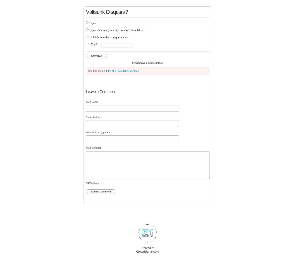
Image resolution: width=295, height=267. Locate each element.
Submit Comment (101, 191)
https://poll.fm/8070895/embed (122, 71)
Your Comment (94, 147)
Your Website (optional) (98, 132)
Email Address (94, 117)
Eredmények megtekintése (147, 63)
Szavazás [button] (96, 56)
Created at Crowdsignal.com (147, 249)
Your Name (92, 102)
